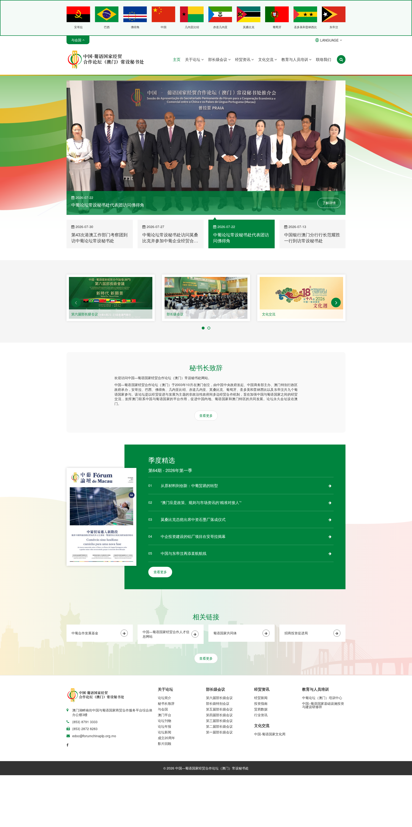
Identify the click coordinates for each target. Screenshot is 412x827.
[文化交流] (301, 298)
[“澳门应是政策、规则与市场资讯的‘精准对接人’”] (330, 502)
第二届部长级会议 (219, 726)
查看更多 (206, 415)
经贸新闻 (261, 697)
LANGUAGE (329, 40)
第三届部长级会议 (219, 720)
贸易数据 (261, 709)
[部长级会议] (206, 298)
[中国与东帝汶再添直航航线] (330, 553)
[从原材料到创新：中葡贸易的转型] (330, 485)
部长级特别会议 (217, 703)
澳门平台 (164, 714)
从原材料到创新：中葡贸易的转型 (189, 485)
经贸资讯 (243, 59)
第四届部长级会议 (219, 714)
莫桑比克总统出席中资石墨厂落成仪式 (193, 519)
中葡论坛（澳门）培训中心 (322, 697)
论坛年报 (164, 726)
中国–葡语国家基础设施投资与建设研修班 (323, 705)
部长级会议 (218, 59)
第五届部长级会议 (219, 709)
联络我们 (323, 59)
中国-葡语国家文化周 (269, 734)
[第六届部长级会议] (110, 298)
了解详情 (329, 202)
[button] (76, 302)
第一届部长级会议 (219, 732)
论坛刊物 (164, 720)
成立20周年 (166, 737)
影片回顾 (164, 743)
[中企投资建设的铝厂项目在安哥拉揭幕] (330, 536)
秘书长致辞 (166, 703)
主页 (176, 59)
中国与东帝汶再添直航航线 (183, 553)
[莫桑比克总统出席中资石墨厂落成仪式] (330, 519)
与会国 (163, 709)
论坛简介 (164, 697)
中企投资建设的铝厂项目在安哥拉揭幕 (193, 536)
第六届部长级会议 (84, 314)
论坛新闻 (164, 732)
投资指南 (261, 703)
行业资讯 (261, 714)
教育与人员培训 (295, 59)
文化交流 (266, 59)
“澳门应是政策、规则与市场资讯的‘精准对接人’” (201, 502)
